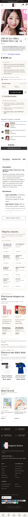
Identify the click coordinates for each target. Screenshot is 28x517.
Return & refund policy (19, 470)
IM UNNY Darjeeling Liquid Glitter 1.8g (18, 131)
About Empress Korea (6, 484)
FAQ (16, 475)
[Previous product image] (2, 22)
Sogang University (5, 410)
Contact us (17, 477)
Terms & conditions (6, 486)
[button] (5, 407)
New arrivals (4, 466)
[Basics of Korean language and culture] (7, 403)
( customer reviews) (14, 54)
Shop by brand (5, 477)
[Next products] (25, 406)
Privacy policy (18, 486)
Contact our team (6, 456)
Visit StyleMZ (5, 355)
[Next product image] (25, 22)
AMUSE (3, 43)
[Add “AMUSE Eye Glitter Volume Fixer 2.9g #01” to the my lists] (25, 92)
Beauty (3, 468)
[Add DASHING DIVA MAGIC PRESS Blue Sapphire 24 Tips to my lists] (22, 407)
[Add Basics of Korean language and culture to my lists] (8, 407)
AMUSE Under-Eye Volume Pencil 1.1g (18, 137)
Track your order (18, 466)
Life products (4, 475)
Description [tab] (6, 159)
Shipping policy (18, 473)
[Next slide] (25, 369)
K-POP (3, 470)
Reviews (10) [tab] (16, 159)
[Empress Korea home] (14, 5)
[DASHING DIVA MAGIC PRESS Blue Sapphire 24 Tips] (20, 403)
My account (4, 488)
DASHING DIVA (17, 410)
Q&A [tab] (24, 159)
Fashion (3, 473)
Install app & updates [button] (14, 507)
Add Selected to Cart (14, 148)
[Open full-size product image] (25, 12)
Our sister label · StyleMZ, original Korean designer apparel (14, 458)
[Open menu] (2, 5)
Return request (18, 468)
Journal (16, 484)
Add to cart (17, 92)
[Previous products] (2, 406)
